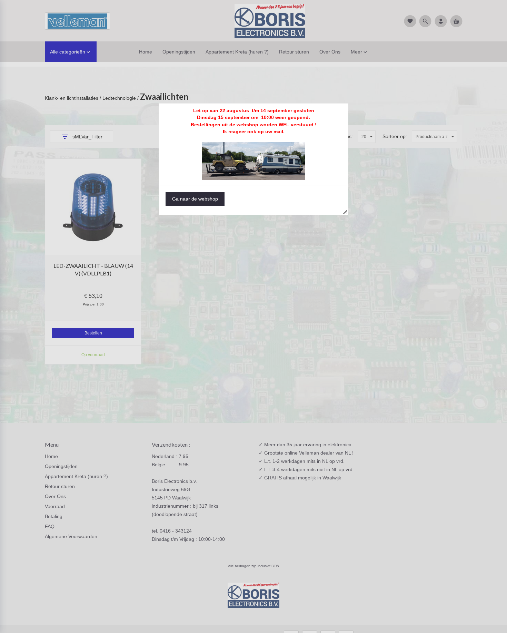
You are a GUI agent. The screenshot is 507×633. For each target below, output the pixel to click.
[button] (195, 199)
